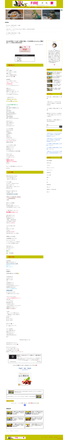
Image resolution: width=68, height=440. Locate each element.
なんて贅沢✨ (19, 59)
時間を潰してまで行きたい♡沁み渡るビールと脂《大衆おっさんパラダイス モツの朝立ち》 (54, 115)
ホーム (42, 437)
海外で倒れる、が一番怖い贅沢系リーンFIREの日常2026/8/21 (54, 120)
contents (23, 55)
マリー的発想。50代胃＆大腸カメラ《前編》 (54, 109)
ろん (54, 49)
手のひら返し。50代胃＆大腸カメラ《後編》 (13, 25)
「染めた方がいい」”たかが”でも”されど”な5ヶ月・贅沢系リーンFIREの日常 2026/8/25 (20, 29)
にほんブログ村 (25, 369)
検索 (47, 124)
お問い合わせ (51, 437)
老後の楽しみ (19, 57)
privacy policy (56, 437)
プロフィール (46, 437)
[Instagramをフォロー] (25, 405)
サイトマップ (61, 437)
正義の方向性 (19, 60)
